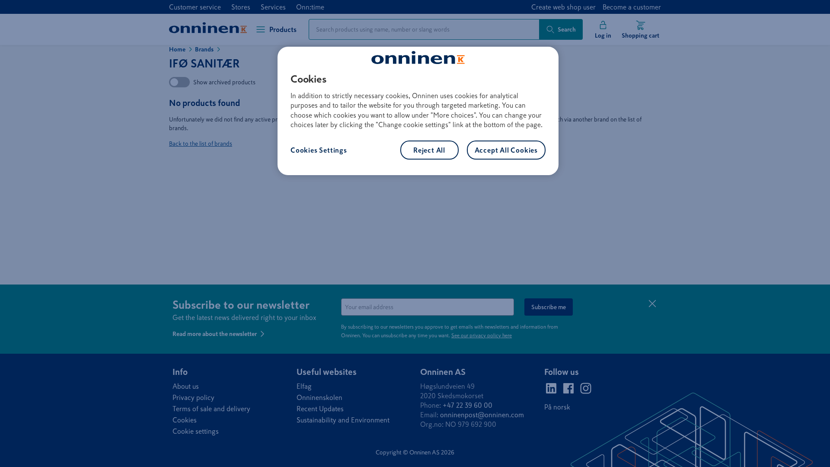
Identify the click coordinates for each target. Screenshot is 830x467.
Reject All (429, 150)
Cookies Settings (318, 150)
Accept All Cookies (506, 150)
